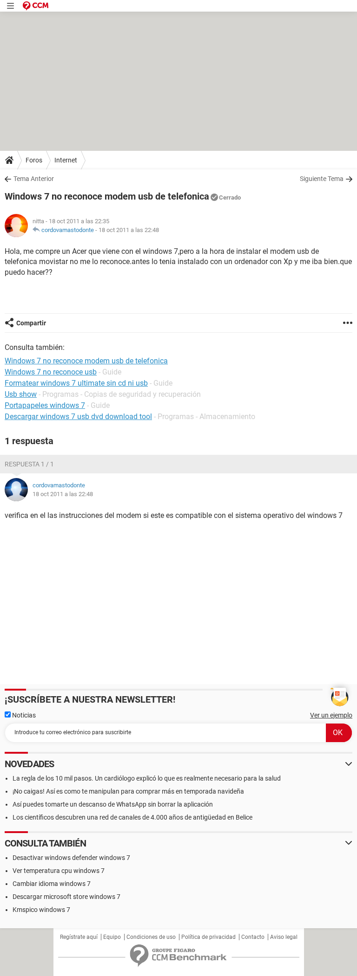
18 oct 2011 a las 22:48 (129, 229)
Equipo (112, 937)
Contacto (252, 937)
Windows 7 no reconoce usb (51, 372)
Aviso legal (284, 937)
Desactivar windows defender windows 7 (71, 857)
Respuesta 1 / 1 (29, 464)
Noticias (23, 715)
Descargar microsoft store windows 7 (66, 896)
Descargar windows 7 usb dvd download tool (78, 416)
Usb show (21, 394)
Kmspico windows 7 (41, 909)
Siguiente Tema (322, 178)
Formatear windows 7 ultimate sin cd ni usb (76, 383)
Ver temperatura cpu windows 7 (59, 870)
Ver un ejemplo (331, 715)
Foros (34, 160)
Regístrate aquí (79, 937)
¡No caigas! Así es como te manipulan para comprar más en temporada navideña (128, 791)
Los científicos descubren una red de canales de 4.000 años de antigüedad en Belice (132, 817)
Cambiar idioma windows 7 (52, 883)
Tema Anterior (33, 178)
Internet (65, 160)
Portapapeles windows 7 (45, 405)
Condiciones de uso (151, 937)
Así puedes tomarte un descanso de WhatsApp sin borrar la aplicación (113, 804)
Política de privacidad (208, 937)
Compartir (31, 323)
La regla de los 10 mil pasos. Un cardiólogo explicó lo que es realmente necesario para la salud (147, 778)
